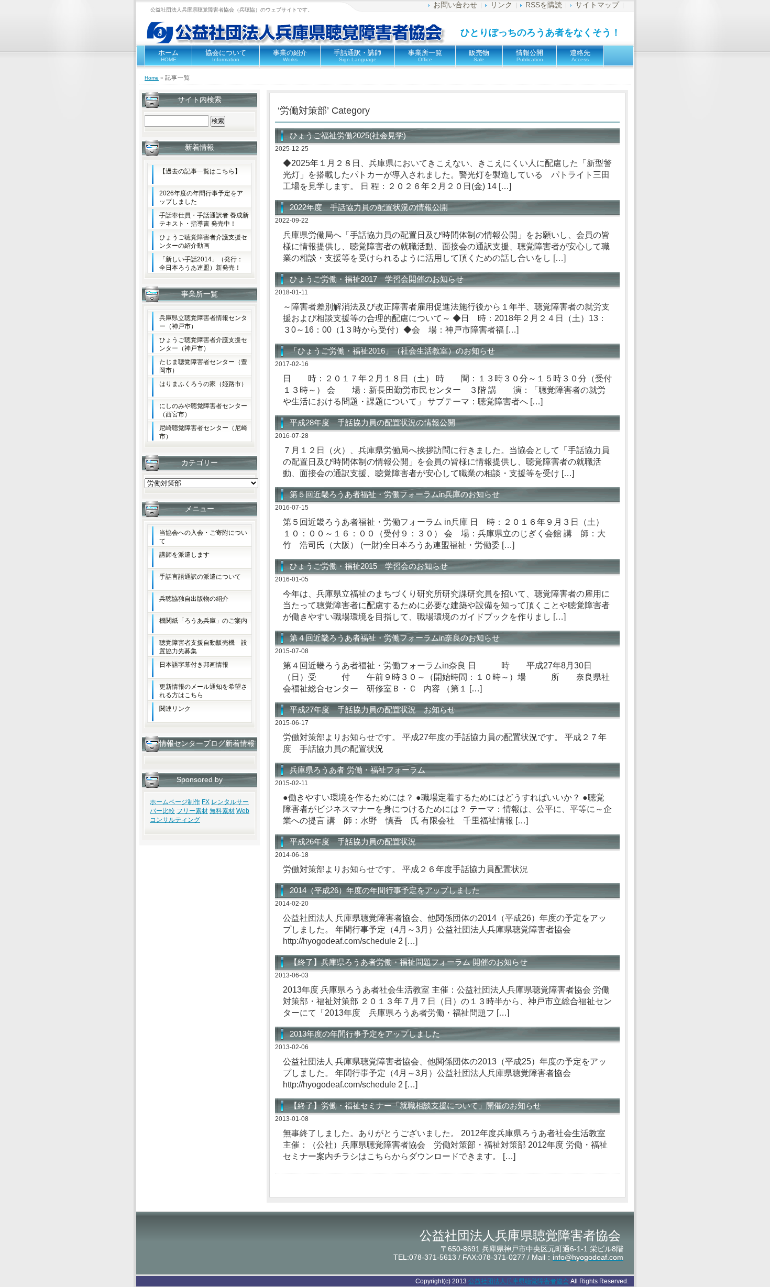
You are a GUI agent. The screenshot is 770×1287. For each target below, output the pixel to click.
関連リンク (175, 708)
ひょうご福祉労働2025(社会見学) (348, 135)
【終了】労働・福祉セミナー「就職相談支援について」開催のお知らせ (415, 1105)
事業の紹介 (290, 55)
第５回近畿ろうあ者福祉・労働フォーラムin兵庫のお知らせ (395, 494)
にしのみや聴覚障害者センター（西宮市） (203, 410)
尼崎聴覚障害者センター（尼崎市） (203, 432)
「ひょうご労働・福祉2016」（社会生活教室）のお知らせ (392, 350)
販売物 (479, 55)
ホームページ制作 (175, 802)
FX (206, 802)
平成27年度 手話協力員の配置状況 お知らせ (372, 709)
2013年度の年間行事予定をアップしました (365, 1033)
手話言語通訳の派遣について (200, 576)
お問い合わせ (455, 5)
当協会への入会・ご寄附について (203, 537)
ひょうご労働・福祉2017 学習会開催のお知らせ (377, 278)
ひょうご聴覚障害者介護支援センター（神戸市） (203, 344)
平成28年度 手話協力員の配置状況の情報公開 (372, 422)
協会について (225, 55)
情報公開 (529, 55)
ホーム (168, 55)
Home (152, 78)
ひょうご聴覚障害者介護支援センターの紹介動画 (203, 241)
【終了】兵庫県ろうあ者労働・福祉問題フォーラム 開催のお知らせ (408, 962)
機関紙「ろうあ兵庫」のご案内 (203, 620)
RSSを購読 (543, 5)
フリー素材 (192, 811)
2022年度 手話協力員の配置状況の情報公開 (369, 207)
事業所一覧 (425, 55)
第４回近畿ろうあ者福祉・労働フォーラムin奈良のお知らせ (395, 637)
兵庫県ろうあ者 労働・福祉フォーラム (357, 769)
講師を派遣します (184, 554)
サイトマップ (597, 5)
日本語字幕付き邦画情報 (193, 664)
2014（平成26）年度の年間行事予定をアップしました (385, 890)
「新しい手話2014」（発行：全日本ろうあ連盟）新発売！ (201, 263)
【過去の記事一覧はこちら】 (200, 171)
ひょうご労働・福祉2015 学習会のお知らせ (369, 566)
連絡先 (580, 55)
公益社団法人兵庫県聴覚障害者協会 (518, 1281)
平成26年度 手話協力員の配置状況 (353, 841)
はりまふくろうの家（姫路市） (203, 384)
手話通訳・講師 (357, 55)
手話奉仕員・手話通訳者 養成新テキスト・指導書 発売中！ (204, 219)
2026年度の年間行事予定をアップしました (201, 197)
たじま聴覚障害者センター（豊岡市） (203, 366)
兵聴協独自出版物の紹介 (193, 598)
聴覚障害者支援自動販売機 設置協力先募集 (203, 647)
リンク (501, 5)
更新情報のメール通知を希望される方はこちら (203, 691)
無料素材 (222, 811)
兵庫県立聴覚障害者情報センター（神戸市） (203, 322)
